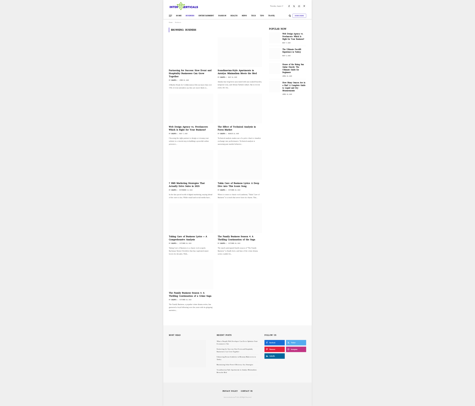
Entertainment (206, 15)
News (244, 15)
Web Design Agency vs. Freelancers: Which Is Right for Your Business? (188, 128)
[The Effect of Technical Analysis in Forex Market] (240, 108)
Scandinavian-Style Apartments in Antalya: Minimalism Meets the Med (237, 72)
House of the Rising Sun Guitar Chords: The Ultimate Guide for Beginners (293, 68)
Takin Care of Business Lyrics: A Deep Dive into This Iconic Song (238, 185)
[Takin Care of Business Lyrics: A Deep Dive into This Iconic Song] (240, 165)
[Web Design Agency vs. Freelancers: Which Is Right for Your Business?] (191, 108)
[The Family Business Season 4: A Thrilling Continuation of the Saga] (240, 218)
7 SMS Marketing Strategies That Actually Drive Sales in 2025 (187, 185)
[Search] (289, 16)
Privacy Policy (230, 391)
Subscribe (299, 16)
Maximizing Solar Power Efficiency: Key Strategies (235, 365)
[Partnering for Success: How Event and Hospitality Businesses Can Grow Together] (191, 52)
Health (234, 15)
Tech (253, 15)
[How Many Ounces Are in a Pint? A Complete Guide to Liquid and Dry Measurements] (274, 86)
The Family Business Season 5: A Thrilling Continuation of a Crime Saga (190, 294)
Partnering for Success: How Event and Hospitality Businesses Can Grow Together (190, 73)
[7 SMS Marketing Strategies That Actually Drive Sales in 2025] (191, 165)
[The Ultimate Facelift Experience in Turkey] (274, 53)
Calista (173, 80)
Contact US (246, 391)
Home (178, 15)
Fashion (222, 15)
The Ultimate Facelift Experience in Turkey (291, 50)
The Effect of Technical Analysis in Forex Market (237, 128)
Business (190, 15)
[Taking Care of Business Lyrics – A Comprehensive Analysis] (191, 218)
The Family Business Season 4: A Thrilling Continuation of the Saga (236, 238)
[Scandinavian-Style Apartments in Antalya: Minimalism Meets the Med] (240, 52)
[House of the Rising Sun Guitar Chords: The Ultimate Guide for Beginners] (274, 68)
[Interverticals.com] (184, 6)
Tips (262, 15)
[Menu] (170, 16)
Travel (271, 15)
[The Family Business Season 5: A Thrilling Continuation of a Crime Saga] (191, 274)
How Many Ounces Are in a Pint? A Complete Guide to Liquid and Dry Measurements (293, 86)
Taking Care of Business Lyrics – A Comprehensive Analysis (188, 238)
